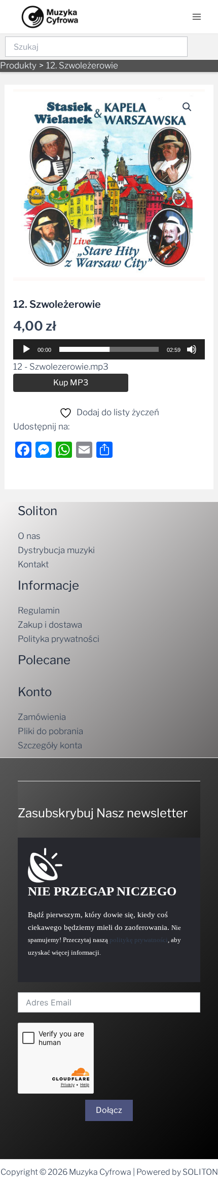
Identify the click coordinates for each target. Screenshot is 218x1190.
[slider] (109, 349)
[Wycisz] (192, 349)
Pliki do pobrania (50, 731)
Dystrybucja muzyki (56, 550)
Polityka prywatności (58, 639)
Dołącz (109, 1110)
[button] (187, 107)
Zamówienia (42, 717)
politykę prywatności (139, 940)
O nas (29, 536)
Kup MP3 (70, 382)
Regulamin (39, 610)
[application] (109, 349)
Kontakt (33, 564)
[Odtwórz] (26, 349)
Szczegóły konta (50, 745)
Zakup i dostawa (50, 625)
